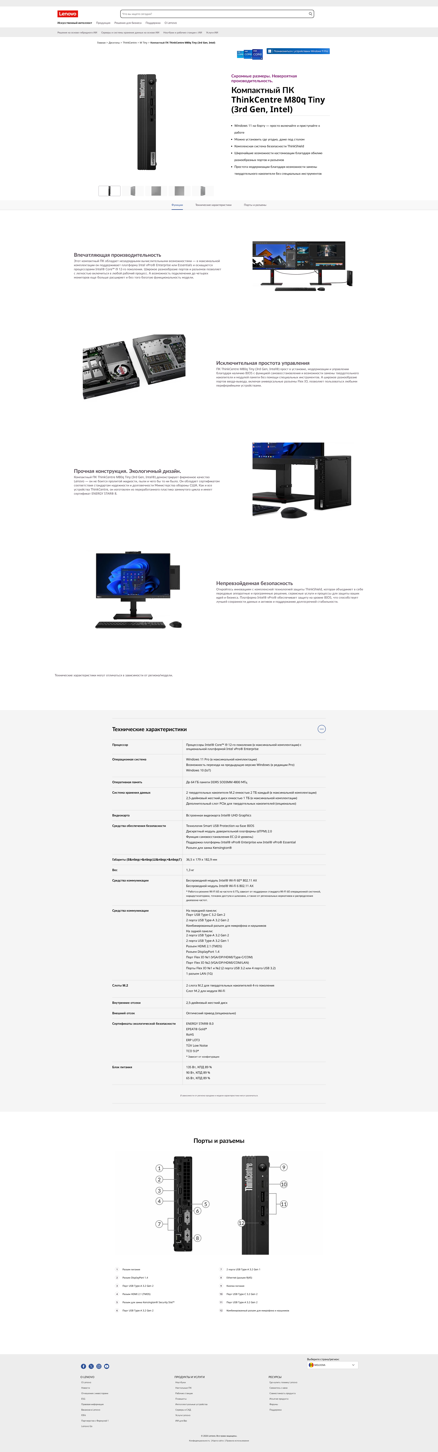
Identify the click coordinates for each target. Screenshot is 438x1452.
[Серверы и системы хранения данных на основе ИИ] (161, 33)
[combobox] (214, 14)
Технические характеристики (213, 205)
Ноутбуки (180, 1382)
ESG (83, 1398)
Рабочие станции (184, 1393)
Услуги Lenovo (182, 1415)
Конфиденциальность (199, 1440)
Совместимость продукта (282, 1393)
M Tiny (143, 42)
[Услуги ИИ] (219, 33)
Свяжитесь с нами (278, 1387)
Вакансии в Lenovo (90, 1409)
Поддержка (275, 1409)
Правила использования (237, 1440)
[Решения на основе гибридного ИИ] (99, 33)
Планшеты (180, 1398)
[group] (109, 191)
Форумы (273, 1404)
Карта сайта (218, 1440)
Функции (177, 205)
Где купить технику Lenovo (283, 1382)
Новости (85, 1387)
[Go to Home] (67, 13)
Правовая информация (92, 1404)
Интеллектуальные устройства (191, 1404)
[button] (310, 13)
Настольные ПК (183, 1387)
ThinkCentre (130, 42)
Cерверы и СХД (183, 1409)
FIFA (83, 1415)
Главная (101, 42)
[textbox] (333, 1365)
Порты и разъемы (255, 205)
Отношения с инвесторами (94, 1393)
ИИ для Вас (181, 1420)
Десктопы (114, 42)
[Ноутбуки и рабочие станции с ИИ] (203, 33)
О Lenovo (86, 1382)
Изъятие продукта (278, 1398)
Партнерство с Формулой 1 (95, 1420)
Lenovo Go (86, 1426)
